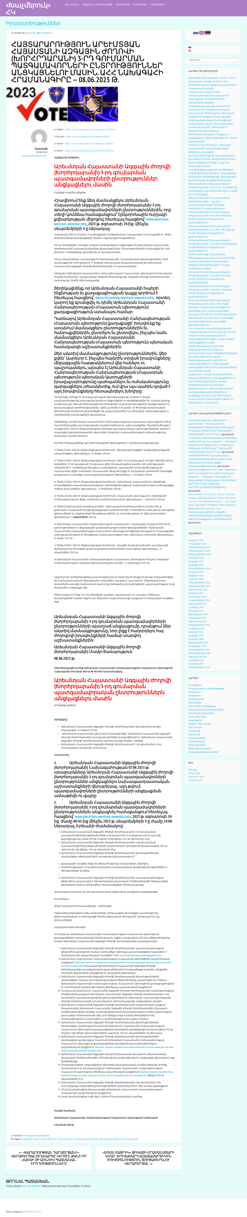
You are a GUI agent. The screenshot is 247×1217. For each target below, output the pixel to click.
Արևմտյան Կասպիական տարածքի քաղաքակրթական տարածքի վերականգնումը (211, 321)
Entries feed (194, 773)
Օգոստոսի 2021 (197, 621)
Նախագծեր (158, 4)
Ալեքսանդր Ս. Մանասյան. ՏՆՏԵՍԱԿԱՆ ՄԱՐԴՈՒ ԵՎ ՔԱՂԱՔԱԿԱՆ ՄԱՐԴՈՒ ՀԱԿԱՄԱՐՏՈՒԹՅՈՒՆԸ (212, 484)
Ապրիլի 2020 (195, 635)
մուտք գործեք (31, 1186)
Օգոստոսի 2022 (197, 603)
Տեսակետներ (196, 745)
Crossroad (46, 33)
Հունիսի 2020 (196, 628)
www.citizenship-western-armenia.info (124, 297)
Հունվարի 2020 (197, 646)
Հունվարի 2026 (197, 543)
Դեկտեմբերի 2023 (199, 582)
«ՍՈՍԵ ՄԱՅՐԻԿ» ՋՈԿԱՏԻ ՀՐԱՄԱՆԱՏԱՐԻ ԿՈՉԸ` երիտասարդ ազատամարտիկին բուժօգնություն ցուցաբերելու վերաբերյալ (138, 1158)
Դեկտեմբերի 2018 (199, 667)
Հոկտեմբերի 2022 (199, 600)
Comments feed (196, 776)
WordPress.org (195, 780)
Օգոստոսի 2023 (197, 589)
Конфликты (194, 692)
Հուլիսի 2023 (195, 593)
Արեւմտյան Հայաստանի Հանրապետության (70, 1139)
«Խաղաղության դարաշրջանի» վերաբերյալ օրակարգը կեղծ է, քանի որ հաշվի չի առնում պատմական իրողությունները (49, 1158)
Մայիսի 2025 (195, 561)
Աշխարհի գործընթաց (97, 4)
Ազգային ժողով (30, 1139)
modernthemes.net (32, 1211)
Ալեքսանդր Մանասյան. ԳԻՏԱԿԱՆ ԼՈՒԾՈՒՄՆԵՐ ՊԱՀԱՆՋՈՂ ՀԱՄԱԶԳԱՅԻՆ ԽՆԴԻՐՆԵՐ (211, 431)
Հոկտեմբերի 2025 (199, 550)
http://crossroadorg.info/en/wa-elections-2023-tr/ (89, 143)
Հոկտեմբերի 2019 (199, 649)
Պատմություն (196, 741)
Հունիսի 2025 (196, 558)
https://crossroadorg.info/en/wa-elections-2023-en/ (91, 129)
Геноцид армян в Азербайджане (206, 688)
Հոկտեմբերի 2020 (199, 625)
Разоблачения (196, 699)
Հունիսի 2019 (196, 660)
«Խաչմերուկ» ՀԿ (28, 8)
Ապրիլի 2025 (195, 565)
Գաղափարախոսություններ (206, 709)
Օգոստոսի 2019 (197, 656)
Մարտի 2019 (195, 663)
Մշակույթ (123, 4)
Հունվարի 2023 (197, 596)
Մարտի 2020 (196, 639)
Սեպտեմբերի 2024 (199, 568)
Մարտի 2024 (196, 579)
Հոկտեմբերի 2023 (199, 586)
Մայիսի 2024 (195, 572)
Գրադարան (140, 4)
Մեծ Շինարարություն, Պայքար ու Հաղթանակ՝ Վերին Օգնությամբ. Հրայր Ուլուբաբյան (212, 138)
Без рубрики (195, 685)
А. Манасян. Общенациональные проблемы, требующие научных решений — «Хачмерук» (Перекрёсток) (212, 441)
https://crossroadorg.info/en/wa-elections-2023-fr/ (89, 150)
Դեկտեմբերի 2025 (199, 547)
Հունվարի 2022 (197, 618)
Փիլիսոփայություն (199, 748)
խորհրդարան (129, 1139)
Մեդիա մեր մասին (199, 723)
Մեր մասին (72, 4)
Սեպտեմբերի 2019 (199, 653)
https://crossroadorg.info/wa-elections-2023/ (88, 136)
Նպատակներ (196, 738)
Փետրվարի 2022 (198, 614)
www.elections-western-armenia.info (103, 816)
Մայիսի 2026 (195, 540)
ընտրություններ (109, 1139)
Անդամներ (195, 702)
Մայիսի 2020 (195, 632)
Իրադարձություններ (33, 23)
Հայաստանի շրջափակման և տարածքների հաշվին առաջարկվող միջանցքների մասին (211, 339)
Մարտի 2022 (195, 610)
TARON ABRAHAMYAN (198, 455)
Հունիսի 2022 (196, 607)
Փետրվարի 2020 (198, 642)
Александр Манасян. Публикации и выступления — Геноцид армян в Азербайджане (207, 424)
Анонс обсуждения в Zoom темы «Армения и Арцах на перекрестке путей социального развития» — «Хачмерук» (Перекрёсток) (212, 473)
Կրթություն (195, 720)
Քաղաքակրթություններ (203, 752)
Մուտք (192, 769)
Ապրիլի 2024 (195, 575)
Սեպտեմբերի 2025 (199, 554)
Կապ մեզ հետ (197, 716)
